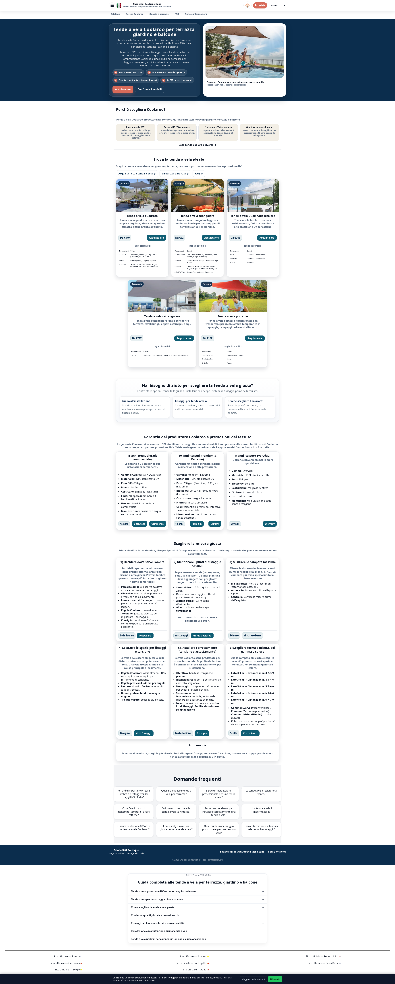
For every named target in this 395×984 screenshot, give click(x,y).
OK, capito (275, 979)
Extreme (214, 523)
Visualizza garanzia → (175, 173)
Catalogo (115, 13)
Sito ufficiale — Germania (65, 963)
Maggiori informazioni (253, 979)
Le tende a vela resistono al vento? (261, 792)
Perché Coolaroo (134, 13)
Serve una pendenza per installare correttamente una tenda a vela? (219, 812)
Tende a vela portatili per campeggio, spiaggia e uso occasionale (168, 939)
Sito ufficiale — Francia (67, 956)
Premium (197, 523)
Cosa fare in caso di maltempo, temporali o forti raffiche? (133, 812)
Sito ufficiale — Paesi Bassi (323, 963)
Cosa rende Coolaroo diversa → (197, 145)
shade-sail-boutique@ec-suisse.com (242, 851)
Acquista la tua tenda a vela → (137, 173)
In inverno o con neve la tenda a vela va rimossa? (176, 810)
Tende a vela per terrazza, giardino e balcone (157, 899)
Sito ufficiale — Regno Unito (322, 956)
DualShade (139, 523)
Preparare (145, 635)
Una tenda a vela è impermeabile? (261, 810)
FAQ (177, 13)
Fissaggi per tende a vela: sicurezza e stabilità (157, 923)
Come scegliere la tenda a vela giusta (152, 907)
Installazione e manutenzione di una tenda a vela (159, 931)
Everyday (270, 523)
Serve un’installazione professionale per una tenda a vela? (218, 794)
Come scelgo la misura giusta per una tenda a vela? (176, 827)
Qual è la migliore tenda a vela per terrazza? (176, 792)
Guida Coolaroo (202, 635)
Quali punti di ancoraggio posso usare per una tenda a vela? (219, 829)
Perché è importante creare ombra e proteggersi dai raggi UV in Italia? (134, 794)
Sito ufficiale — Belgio (67, 969)
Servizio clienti (277, 851)
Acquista (260, 5)
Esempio (202, 733)
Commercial (157, 523)
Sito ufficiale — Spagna (192, 956)
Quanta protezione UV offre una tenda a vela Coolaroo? (133, 827)
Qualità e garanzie (159, 13)
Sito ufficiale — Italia (194, 969)
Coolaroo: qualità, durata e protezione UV (155, 915)
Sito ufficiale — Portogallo (191, 963)
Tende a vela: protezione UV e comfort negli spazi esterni (164, 891)
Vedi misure (250, 733)
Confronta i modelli (150, 89)
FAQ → (199, 173)
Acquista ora (123, 89)
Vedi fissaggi (143, 733)
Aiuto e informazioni (196, 13)
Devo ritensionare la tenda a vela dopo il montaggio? (261, 827)
